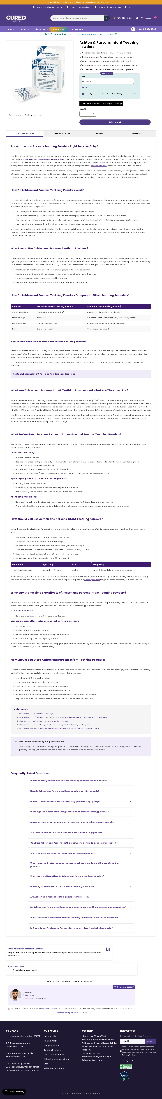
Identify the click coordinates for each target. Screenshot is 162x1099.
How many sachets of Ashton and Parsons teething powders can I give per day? (73, 822)
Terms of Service (52, 1050)
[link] (47, 7)
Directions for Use (62, 133)
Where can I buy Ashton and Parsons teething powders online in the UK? (68, 780)
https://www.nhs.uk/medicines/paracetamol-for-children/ (43, 721)
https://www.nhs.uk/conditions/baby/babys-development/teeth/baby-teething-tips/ (55, 725)
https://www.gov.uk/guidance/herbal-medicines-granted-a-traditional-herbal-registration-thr (59, 728)
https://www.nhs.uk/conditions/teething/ (36, 713)
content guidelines (126, 1009)
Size (83, 76)
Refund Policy (50, 1040)
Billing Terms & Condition (56, 1059)
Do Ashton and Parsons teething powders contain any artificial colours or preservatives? (78, 907)
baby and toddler (99, 165)
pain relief (128, 354)
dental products (92, 579)
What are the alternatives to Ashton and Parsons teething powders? (67, 876)
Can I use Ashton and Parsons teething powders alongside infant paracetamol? (73, 843)
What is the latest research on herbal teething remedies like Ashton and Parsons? (74, 917)
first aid (18, 673)
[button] (80, 18)
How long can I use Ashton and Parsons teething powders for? (63, 886)
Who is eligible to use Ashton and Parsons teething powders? (63, 853)
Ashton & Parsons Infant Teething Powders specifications (44, 374)
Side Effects (137, 133)
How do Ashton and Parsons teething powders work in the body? (64, 791)
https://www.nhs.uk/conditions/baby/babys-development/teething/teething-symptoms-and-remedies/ (63, 717)
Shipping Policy (51, 1045)
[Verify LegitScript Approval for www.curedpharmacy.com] (124, 1076)
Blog (46, 1063)
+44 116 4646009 (97, 1036)
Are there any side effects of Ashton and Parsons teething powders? (67, 832)
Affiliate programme (54, 1068)
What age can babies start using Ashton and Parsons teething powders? (69, 811)
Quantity (83, 109)
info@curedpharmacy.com (100, 1039)
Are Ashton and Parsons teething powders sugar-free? (59, 897)
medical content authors (53, 1009)
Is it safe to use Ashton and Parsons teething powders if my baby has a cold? (71, 928)
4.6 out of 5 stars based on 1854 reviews (86, 34)
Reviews (99, 133)
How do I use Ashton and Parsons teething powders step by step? (65, 801)
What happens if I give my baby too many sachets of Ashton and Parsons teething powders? (74, 865)
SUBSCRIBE (150, 1041)
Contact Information (54, 1054)
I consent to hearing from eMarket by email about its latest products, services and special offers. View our (139, 1051)
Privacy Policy (51, 1036)
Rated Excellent (124, 18)
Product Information (25, 133)
